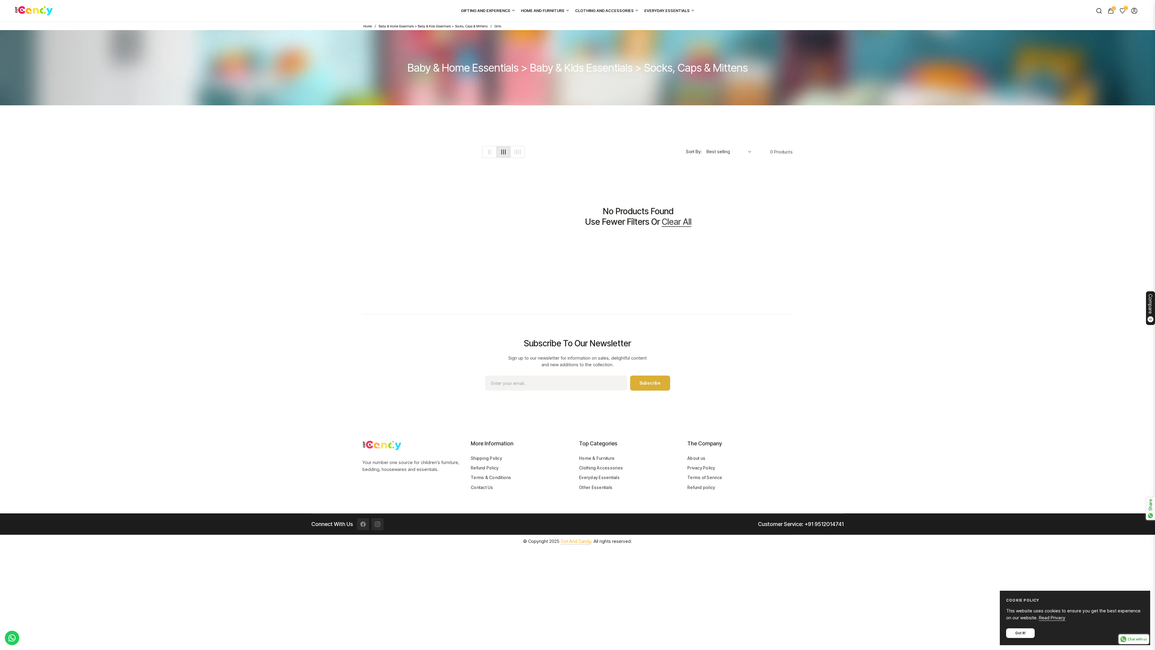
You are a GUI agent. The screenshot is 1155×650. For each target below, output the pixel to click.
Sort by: (694, 151)
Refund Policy (484, 467)
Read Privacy (1052, 618)
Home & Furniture (596, 458)
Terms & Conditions (491, 477)
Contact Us (482, 487)
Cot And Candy (576, 541)
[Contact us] (12, 638)
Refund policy (701, 487)
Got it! (1020, 633)
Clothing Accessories (601, 467)
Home (367, 26)
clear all (676, 222)
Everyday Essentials (599, 477)
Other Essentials (595, 487)
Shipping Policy (486, 458)
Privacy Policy (701, 467)
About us (696, 458)
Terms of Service (704, 477)
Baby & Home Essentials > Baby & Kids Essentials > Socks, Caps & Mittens (433, 26)
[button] (1099, 11)
